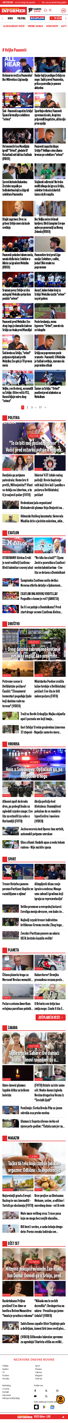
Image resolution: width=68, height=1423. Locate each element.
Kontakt (5, 1392)
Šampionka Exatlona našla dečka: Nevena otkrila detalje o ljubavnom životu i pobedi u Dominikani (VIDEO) (41, 583)
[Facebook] (38, 1390)
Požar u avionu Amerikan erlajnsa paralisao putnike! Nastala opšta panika (17, 1006)
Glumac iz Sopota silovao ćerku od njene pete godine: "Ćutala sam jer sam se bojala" (43, 1124)
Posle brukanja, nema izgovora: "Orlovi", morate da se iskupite (48, 326)
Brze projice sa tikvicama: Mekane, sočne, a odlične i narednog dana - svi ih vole (49, 1201)
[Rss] (50, 1396)
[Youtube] (38, 1396)
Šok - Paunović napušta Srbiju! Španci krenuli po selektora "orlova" (17, 115)
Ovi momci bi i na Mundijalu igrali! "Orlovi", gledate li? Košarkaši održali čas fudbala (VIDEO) (17, 153)
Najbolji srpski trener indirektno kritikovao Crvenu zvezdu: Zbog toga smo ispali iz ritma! (41, 923)
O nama (5, 1388)
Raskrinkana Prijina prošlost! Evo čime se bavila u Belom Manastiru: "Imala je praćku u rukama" (17, 1308)
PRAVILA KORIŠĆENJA (11, 1398)
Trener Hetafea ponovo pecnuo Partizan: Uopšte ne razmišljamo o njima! (17, 889)
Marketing (6, 1385)
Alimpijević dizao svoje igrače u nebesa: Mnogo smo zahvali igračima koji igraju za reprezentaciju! (48, 891)
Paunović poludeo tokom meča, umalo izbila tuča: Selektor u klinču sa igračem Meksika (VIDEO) (17, 261)
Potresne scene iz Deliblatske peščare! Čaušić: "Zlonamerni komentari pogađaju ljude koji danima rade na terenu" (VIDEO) (17, 694)
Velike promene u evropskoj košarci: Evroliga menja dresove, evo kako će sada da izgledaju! (41, 909)
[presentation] (2, 18)
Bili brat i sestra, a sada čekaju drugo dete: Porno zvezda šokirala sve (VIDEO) (42, 1229)
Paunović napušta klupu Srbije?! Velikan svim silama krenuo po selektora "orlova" (48, 151)
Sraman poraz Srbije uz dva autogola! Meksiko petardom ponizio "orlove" (16, 294)
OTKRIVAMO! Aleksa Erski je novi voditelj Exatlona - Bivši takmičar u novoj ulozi (17, 563)
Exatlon (6, 552)
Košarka (39, 878)
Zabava (38, 1372)
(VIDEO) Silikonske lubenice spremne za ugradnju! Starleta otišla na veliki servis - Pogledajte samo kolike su (42, 1340)
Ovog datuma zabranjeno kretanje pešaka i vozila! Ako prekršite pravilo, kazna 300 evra (34, 653)
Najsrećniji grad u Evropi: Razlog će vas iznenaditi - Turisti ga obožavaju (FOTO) (17, 1201)
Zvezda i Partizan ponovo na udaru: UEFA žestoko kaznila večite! (40, 936)
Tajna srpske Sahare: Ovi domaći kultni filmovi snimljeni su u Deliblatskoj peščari (34, 1057)
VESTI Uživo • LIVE (42, 1416)
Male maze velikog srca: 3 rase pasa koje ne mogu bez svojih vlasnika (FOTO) (41, 1216)
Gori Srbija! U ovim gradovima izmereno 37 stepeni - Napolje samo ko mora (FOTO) (43, 730)
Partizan (7, 878)
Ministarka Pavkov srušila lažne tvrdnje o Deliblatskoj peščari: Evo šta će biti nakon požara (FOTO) (49, 689)
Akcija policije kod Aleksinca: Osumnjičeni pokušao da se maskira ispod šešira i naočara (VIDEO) (47, 811)
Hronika (34, 762)
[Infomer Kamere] (34, 10)
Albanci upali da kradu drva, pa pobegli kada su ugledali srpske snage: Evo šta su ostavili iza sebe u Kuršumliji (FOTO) (17, 811)
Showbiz (6, 1079)
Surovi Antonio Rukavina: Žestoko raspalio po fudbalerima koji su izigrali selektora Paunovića (15, 188)
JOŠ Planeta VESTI (49, 1018)
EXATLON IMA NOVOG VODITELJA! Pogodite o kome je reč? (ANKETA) (40, 596)
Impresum (6, 1395)
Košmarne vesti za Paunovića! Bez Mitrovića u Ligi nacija (17, 78)
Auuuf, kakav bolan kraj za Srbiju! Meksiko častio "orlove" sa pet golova (49, 294)
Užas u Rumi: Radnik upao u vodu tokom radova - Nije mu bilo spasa (43, 845)
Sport (37, 1365)
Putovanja (8, 1190)
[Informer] (45, 11)
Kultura (34, 1046)
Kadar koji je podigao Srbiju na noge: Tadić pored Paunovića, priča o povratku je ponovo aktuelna (49, 82)
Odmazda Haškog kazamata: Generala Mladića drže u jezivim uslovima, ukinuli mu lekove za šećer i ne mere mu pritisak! (43, 519)
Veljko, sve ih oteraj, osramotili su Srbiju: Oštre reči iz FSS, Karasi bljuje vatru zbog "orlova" (17, 395)
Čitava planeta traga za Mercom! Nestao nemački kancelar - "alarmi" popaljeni (16, 977)
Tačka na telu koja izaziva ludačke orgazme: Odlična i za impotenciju (34, 1167)
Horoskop (52, 26)
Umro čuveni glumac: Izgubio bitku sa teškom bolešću (15, 1090)
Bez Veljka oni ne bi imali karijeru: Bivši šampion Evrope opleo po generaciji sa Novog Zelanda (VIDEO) (49, 226)
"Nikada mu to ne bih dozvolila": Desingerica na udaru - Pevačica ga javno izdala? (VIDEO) (49, 1308)
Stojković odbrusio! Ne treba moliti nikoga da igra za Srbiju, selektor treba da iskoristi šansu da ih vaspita (49, 188)
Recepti (38, 1190)
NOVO (10, 18)
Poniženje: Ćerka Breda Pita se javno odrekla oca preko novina (41, 1110)
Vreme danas (35, 26)
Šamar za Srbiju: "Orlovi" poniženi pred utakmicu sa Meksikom (47, 393)
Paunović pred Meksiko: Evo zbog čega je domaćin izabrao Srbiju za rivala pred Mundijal (17, 326)
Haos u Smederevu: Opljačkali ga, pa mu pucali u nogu (34, 773)
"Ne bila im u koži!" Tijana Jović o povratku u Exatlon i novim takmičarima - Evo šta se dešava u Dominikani (49, 565)
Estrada (34, 1261)
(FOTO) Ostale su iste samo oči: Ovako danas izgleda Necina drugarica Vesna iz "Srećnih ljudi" (49, 1093)
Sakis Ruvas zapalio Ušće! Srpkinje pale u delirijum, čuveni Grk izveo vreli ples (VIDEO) (43, 1326)
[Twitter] (50, 1390)
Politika (21, 18)
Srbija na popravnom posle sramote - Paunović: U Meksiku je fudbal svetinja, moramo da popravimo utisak (49, 359)
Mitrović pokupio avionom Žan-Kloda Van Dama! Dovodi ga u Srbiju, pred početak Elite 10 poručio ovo (34, 1272)
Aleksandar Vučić (14, 26)
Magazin (38, 1375)
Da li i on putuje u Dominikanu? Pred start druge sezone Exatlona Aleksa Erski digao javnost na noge (41, 610)
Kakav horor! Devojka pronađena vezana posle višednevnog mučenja (48, 977)
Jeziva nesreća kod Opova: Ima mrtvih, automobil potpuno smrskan (42, 831)
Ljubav (34, 1156)
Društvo (34, 642)
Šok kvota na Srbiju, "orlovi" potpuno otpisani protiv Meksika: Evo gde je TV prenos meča (17, 359)
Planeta (6, 969)
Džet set (38, 1378)
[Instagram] (61, 1390)
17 (40, 407)
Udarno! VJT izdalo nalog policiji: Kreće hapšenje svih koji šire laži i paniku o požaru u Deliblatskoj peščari (49, 485)
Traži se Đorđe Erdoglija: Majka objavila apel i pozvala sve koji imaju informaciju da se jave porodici (43, 717)
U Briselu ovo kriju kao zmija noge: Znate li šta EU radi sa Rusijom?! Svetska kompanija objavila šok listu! (49, 1006)
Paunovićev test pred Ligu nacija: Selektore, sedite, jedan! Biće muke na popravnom (47, 261)
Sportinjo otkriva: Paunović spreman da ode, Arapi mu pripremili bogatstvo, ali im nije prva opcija (49, 117)
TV (3, 1372)
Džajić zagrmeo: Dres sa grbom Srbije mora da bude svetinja (16, 224)
